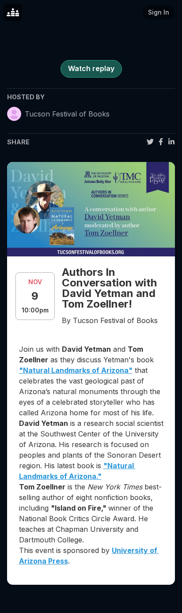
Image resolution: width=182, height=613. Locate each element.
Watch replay (91, 68)
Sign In (158, 12)
